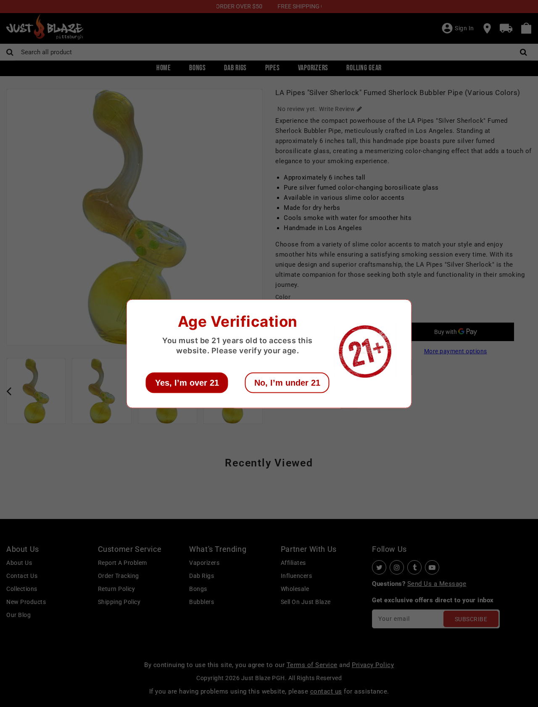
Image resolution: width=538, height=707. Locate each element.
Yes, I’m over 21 (187, 382)
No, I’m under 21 (287, 382)
